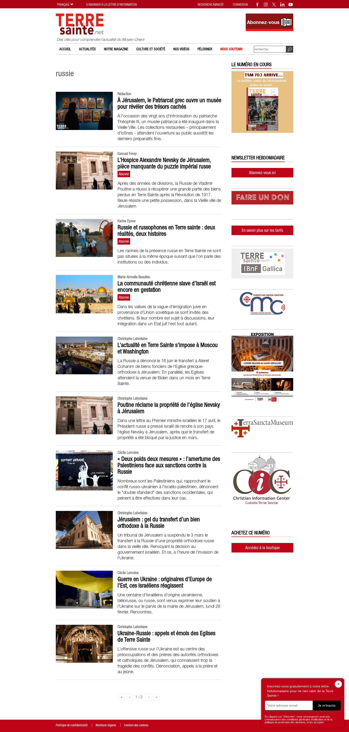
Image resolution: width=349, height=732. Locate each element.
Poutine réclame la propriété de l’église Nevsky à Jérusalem (169, 407)
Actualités (87, 49)
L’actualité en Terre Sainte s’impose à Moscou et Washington (168, 348)
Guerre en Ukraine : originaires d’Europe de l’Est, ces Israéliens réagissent (165, 582)
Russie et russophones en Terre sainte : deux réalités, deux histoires (166, 230)
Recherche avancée (211, 4)
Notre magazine (116, 49)
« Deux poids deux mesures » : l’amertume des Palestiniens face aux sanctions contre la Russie (169, 465)
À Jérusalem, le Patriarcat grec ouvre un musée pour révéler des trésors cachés (169, 103)
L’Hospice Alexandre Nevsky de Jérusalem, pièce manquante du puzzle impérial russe (164, 163)
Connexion (240, 4)
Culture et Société (150, 49)
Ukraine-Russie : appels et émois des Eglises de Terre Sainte (166, 636)
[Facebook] (257, 4)
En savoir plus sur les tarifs (262, 230)
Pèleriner (205, 49)
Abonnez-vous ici (262, 172)
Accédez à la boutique (262, 547)
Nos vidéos (181, 49)
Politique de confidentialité (72, 725)
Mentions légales (106, 725)
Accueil (65, 49)
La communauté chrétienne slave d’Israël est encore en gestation (167, 286)
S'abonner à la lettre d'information (111, 4)
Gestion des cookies (136, 725)
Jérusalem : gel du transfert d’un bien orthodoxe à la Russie (159, 522)
